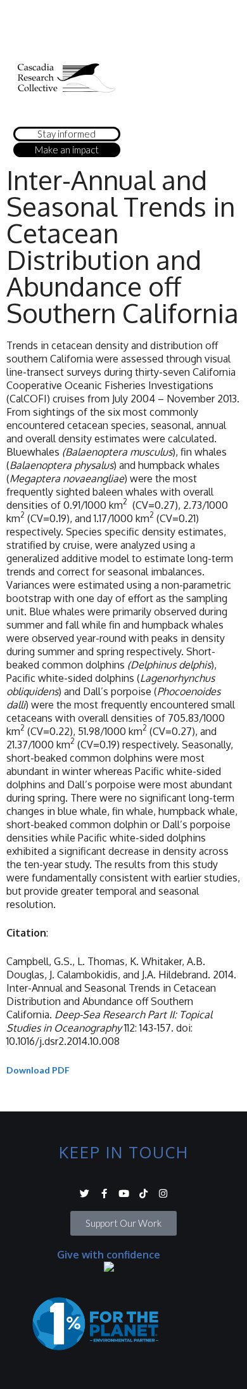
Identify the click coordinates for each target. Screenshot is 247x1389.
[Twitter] (84, 1193)
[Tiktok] (143, 1193)
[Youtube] (124, 1193)
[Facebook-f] (104, 1193)
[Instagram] (163, 1193)
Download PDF (38, 1070)
